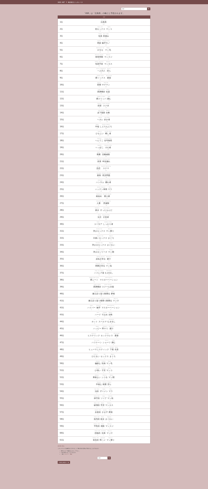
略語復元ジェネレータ (75, 2)
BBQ (71, 454)
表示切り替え (61, 446)
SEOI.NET (61, 2)
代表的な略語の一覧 (64, 462)
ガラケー (66, 454)
